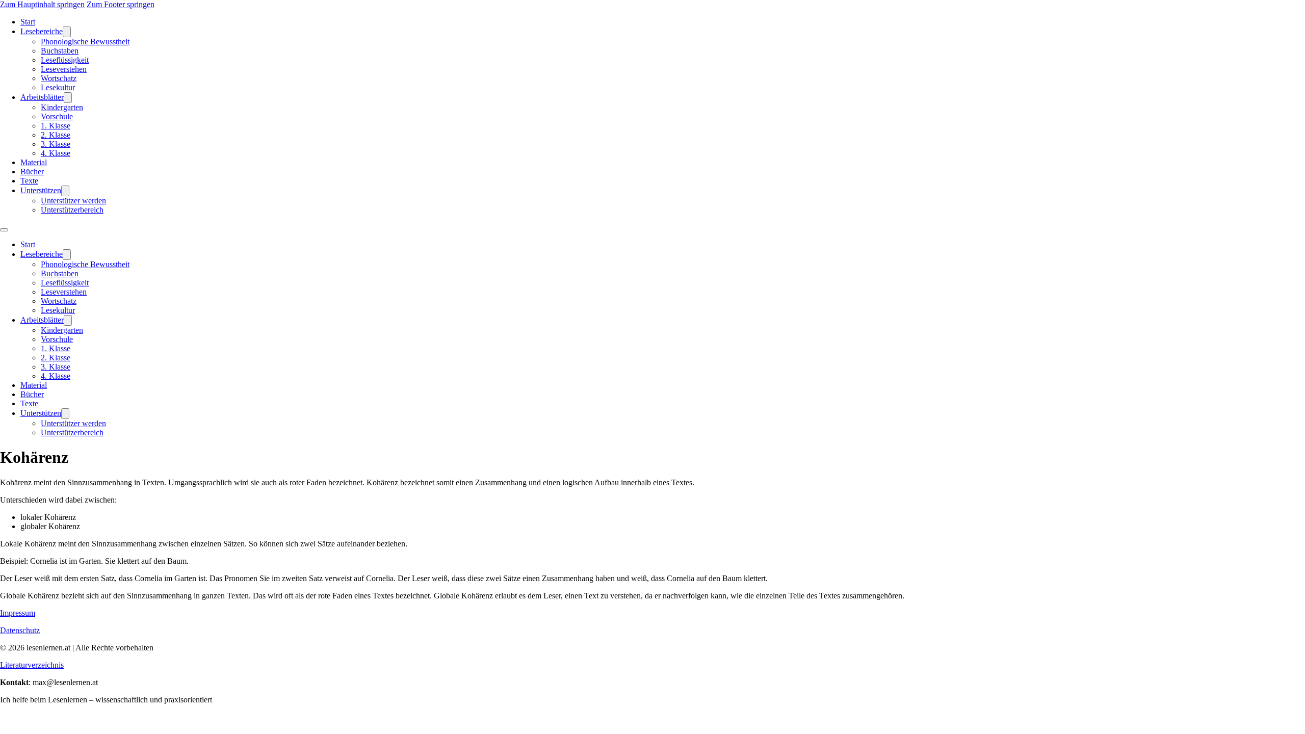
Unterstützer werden (73, 200)
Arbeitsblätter (42, 97)
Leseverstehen (64, 69)
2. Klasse (55, 134)
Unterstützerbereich (72, 209)
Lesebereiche (41, 31)
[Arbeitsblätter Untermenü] (68, 97)
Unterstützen (40, 190)
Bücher (32, 171)
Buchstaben (60, 50)
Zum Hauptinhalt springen (42, 4)
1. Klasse (55, 125)
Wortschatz (58, 78)
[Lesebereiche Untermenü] (67, 32)
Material (33, 162)
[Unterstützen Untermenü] (65, 191)
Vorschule (57, 116)
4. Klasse (55, 153)
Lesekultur (58, 87)
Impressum (17, 613)
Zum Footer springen (120, 4)
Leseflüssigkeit (65, 60)
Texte (29, 180)
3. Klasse (55, 144)
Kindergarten (62, 107)
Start (27, 21)
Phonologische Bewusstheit (85, 41)
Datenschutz (20, 630)
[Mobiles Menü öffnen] (4, 229)
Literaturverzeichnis (32, 665)
